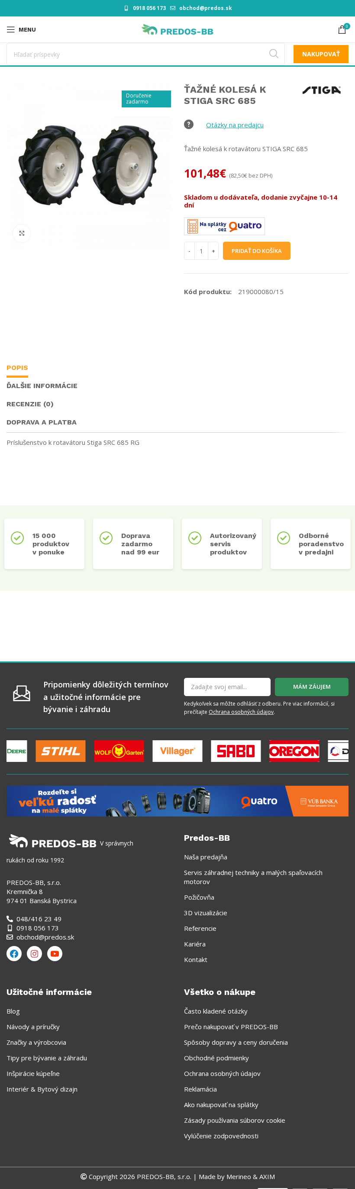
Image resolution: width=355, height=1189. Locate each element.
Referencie (200, 928)
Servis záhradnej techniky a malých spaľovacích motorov (253, 877)
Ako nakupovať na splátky (221, 1104)
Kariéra (195, 944)
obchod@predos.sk (205, 8)
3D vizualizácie (205, 912)
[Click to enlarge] (21, 233)
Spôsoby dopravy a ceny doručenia (236, 1042)
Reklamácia (200, 1089)
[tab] (17, 369)
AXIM (266, 1176)
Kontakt (195, 959)
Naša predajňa (205, 856)
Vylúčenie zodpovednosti (221, 1135)
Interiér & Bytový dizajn (41, 1089)
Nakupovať (321, 54)
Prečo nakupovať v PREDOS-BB (231, 1026)
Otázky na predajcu (235, 124)
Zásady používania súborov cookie (234, 1120)
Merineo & (242, 1176)
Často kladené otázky (216, 1011)
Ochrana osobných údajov (241, 712)
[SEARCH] (273, 54)
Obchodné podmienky (216, 1057)
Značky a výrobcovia (36, 1042)
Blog (13, 1011)
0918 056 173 (149, 8)
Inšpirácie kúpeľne (33, 1073)
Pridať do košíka (257, 251)
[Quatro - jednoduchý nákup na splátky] (177, 800)
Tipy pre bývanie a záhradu (46, 1057)
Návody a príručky (33, 1026)
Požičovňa (199, 897)
